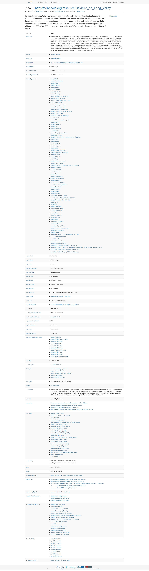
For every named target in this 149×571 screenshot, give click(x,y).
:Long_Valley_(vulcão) (59, 441)
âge (28, 360)
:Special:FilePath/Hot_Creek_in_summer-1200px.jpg (68, 486)
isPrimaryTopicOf (31, 492)
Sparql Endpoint (119, 2)
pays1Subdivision (32, 321)
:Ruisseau (55, 193)
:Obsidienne (56, 167)
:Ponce (55, 174)
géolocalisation (31, 268)
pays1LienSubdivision (33, 313)
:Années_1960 (57, 81)
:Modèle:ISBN (56, 346)
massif (29, 296)
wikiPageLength (31, 71)
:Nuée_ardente (57, 163)
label (28, 399)
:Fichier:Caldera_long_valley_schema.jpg (64, 245)
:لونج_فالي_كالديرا (57, 420)
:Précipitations (57, 176)
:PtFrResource (56, 541)
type (28, 329)
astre (29, 264)
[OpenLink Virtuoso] (60, 566)
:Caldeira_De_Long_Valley (60, 498)
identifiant (30, 272)
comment (29, 389)
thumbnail (29, 62)
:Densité (55, 118)
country (29, 58)
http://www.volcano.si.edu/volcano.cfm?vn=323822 (64, 407)
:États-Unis (56, 58)
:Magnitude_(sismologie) (59, 152)
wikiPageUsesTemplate (34, 337)
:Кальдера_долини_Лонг (60, 448)
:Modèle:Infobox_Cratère (59, 356)
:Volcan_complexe (58, 105)
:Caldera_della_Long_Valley (60, 433)
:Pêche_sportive (57, 178)
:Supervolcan (56, 102)
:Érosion (55, 232)
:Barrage (55, 85)
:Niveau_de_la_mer (58, 161)
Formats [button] (54, 2)
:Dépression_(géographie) (60, 120)
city (28, 54)
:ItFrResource (55, 551)
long (28, 471)
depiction (29, 479)
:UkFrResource (56, 539)
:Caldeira (55, 89)
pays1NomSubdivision (33, 317)
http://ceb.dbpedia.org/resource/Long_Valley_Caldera (65, 422)
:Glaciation (56, 128)
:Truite (54, 219)
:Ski (54, 204)
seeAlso (29, 403)
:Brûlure (55, 87)
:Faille (54, 122)
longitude (30, 284)
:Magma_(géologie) (58, 150)
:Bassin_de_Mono (58, 504)
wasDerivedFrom (32, 475)
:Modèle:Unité (56, 354)
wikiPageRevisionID (32, 75)
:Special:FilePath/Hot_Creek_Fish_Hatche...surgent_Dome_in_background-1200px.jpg (77, 483)
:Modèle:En (56, 343)
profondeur (30, 325)
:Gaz (54, 126)
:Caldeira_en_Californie (59, 96)
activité (29, 256)
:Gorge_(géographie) (58, 133)
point (29, 381)
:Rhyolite (55, 189)
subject (28, 369)
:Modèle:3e (56, 337)
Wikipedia (63, 569)
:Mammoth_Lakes (58, 241)
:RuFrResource (56, 547)
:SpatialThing (55, 385)
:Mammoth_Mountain (58, 243)
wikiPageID (30, 66)
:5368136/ (55, 457)
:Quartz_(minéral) (57, 182)
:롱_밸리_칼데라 (57, 435)
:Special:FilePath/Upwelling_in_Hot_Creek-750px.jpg (68, 479)
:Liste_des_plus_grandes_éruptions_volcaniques (66, 515)
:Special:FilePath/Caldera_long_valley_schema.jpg (67, 481)
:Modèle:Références (58, 350)
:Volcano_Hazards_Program (60, 228)
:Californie (55, 54)
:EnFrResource (56, 549)
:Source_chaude (57, 208)
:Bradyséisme (56, 506)
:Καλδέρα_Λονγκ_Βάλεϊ (60, 426)
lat (27, 467)
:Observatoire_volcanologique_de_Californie (65, 165)
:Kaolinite (55, 144)
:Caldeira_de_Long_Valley (60, 492)
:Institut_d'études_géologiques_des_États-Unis (65, 137)
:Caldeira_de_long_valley (60, 500)
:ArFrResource (56, 545)
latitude (29, 280)
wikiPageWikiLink (31, 79)
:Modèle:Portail (57, 348)
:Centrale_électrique (58, 107)
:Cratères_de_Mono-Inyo (60, 115)
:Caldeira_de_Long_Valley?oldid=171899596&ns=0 (67, 475)
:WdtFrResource (56, 556)
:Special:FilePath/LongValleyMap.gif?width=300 (66, 62)
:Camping (55, 94)
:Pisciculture (56, 169)
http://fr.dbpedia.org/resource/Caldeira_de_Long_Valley (73, 8)
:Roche (55, 191)
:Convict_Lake (57, 113)
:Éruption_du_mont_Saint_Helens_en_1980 (65, 234)
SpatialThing (39, 11)
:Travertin (55, 217)
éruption (30, 365)
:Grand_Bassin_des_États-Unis (61, 100)
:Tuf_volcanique (57, 221)
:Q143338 (55, 418)
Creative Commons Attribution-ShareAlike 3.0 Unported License (89, 569)
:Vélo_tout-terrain (57, 230)
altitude (29, 260)
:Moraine (55, 154)
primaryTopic (31, 560)
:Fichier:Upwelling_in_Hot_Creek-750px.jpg (64, 252)
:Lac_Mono (56, 146)
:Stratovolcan (56, 211)
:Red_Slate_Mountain (59, 521)
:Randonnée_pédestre (59, 185)
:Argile (54, 83)
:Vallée (54, 223)
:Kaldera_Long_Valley (59, 431)
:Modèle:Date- (57, 341)
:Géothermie (56, 135)
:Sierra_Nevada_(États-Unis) (61, 200)
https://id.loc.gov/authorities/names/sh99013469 (64, 452)
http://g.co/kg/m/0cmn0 (57, 454)
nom (29, 300)
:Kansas (55, 141)
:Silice (54, 202)
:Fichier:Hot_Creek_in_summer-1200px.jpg (64, 249)
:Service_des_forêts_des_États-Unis (63, 198)
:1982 (54, 79)
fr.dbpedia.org (81, 11)
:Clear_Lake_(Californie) (59, 509)
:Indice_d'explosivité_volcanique (61, 513)
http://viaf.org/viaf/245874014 (59, 450)
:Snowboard (56, 206)
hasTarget (30, 539)
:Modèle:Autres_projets (59, 339)
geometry (29, 461)
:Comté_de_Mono (58, 98)
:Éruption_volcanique (58, 236)
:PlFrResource (56, 554)
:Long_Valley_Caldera (57, 413)
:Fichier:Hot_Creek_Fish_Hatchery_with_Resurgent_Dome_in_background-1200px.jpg (76, 247)
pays (29, 308)
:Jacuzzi (55, 139)
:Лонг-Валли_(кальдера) (60, 444)
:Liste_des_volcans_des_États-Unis (62, 517)
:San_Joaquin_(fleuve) (59, 195)
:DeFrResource (56, 543)
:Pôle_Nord (56, 180)
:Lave (54, 148)
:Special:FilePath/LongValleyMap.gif (63, 488)
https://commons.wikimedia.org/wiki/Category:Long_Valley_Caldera (69, 403)
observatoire (31, 304)
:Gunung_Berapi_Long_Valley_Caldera (64, 437)
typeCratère (31, 333)
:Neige (54, 159)
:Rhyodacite (56, 187)
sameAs (29, 413)
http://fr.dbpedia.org (60, 11)
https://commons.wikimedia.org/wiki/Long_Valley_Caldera (66, 405)
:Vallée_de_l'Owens (58, 226)
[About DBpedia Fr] (30, 2)
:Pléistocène (56, 172)
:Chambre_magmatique (59, 109)
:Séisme (55, 213)
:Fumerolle (56, 124)
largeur (29, 276)
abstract (29, 36)
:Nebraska (55, 156)
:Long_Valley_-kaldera (59, 428)
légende (30, 292)
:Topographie (56, 215)
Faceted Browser (106, 2)
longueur (30, 288)
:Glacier (55, 131)
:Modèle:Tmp (56, 352)
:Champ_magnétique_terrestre (61, 111)
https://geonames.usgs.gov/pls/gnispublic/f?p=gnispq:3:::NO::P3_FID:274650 (72, 409)
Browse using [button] (43, 2)
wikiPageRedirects (33, 496)
